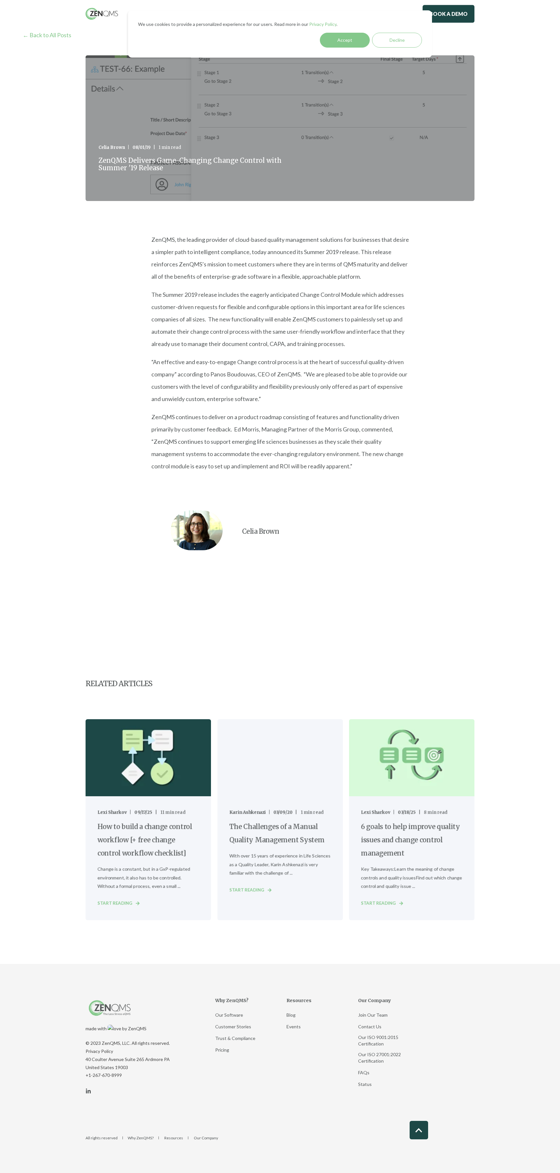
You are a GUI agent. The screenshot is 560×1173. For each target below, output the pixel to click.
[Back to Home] (102, 14)
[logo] (110, 1008)
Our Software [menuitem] (229, 1015)
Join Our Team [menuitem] (373, 1015)
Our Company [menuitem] (374, 1000)
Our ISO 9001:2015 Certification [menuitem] (378, 1040)
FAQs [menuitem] (363, 1072)
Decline (397, 40)
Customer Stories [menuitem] (233, 1026)
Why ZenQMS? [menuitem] (232, 1000)
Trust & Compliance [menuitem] (235, 1038)
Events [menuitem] (293, 1026)
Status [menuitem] (365, 1084)
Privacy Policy (322, 24)
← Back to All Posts (47, 35)
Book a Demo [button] (448, 14)
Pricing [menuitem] (222, 1050)
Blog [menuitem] (291, 1015)
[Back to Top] (419, 1130)
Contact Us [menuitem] (369, 1026)
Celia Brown (112, 147)
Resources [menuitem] (298, 1000)
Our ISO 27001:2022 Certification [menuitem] (379, 1058)
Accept (344, 40)
